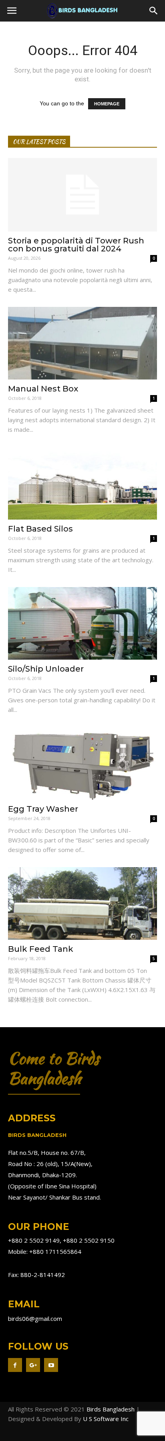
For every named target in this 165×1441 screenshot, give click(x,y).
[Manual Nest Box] (82, 343)
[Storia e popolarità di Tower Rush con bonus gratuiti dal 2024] (82, 194)
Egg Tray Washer (43, 809)
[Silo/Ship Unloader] (82, 623)
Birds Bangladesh (111, 1409)
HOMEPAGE (106, 103)
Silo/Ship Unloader (46, 669)
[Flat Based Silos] (82, 483)
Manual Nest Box (43, 388)
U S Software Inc (106, 1419)
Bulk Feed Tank (40, 949)
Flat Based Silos (40, 529)
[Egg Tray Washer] (82, 763)
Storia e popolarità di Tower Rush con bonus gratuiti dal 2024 (76, 244)
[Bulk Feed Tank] (82, 903)
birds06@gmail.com (35, 1318)
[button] (154, 11)
